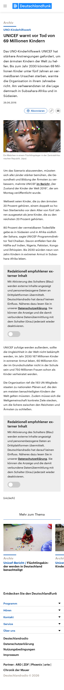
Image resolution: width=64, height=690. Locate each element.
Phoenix (37, 664)
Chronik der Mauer (16, 670)
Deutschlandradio (15, 638)
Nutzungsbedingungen (19, 649)
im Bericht (43, 183)
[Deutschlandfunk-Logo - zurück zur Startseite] (32, 6)
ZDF (27, 664)
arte (47, 664)
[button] (5, 6)
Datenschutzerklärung (32, 308)
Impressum (11, 654)
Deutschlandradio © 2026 (21, 675)
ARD (19, 664)
